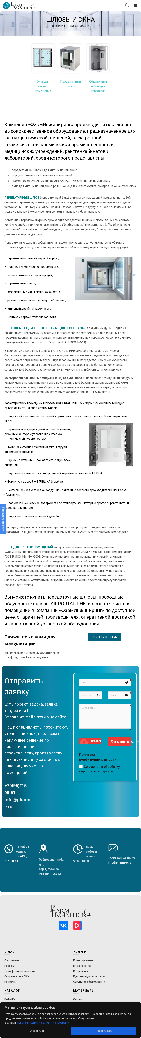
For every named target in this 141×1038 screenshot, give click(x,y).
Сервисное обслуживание (89, 981)
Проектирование (83, 960)
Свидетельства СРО (16, 976)
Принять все (104, 1030)
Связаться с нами (105, 637)
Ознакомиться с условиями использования (43, 1022)
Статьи (77, 999)
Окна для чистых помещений (43, 86)
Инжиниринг (80, 971)
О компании (11, 960)
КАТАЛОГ (10, 999)
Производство (82, 965)
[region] (70, 1020)
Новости (9, 965)
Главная (60, 25)
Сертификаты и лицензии (19, 971)
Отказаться (36, 1030)
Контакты (10, 981)
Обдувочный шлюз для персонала (98, 86)
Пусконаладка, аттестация (89, 976)
